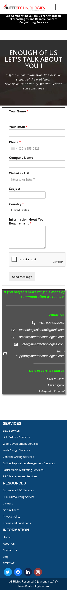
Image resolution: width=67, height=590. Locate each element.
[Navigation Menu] (59, 7)
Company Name (21, 158)
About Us (9, 543)
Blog (6, 556)
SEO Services (11, 430)
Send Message (22, 277)
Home (7, 537)
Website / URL (19, 173)
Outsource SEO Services (18, 490)
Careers (8, 503)
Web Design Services (16, 450)
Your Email (18, 127)
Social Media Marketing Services (23, 470)
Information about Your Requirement (27, 221)
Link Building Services (16, 437)
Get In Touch (11, 510)
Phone (15, 142)
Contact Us (10, 550)
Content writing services (18, 457)
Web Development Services (21, 443)
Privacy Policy (11, 516)
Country (16, 204)
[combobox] (13, 148)
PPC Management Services (20, 476)
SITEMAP (9, 563)
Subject (16, 189)
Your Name (18, 111)
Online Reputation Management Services (29, 463)
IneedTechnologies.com (33, 586)
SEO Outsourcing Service (19, 497)
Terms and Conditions (17, 523)
